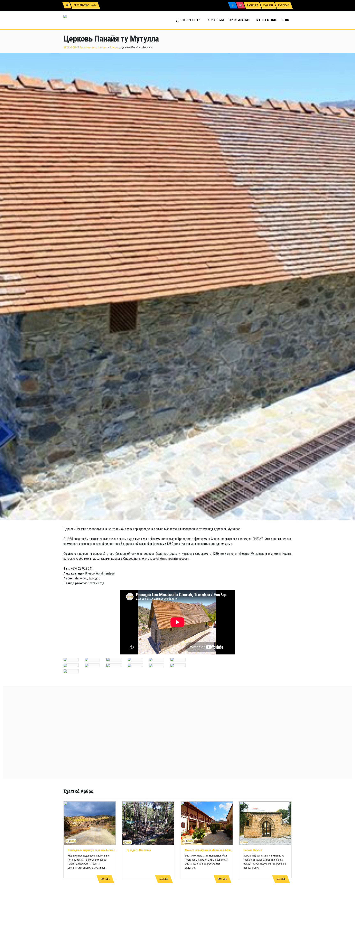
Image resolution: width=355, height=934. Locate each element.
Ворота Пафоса (252, 850)
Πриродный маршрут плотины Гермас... (92, 850)
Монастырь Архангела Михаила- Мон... (209, 850)
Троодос (114, 47)
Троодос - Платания (138, 850)
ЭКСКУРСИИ (214, 20)
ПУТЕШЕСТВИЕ (266, 20)
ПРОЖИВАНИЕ (239, 20)
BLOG (285, 20)
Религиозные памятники (93, 47)
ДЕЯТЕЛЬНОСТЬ (188, 20)
